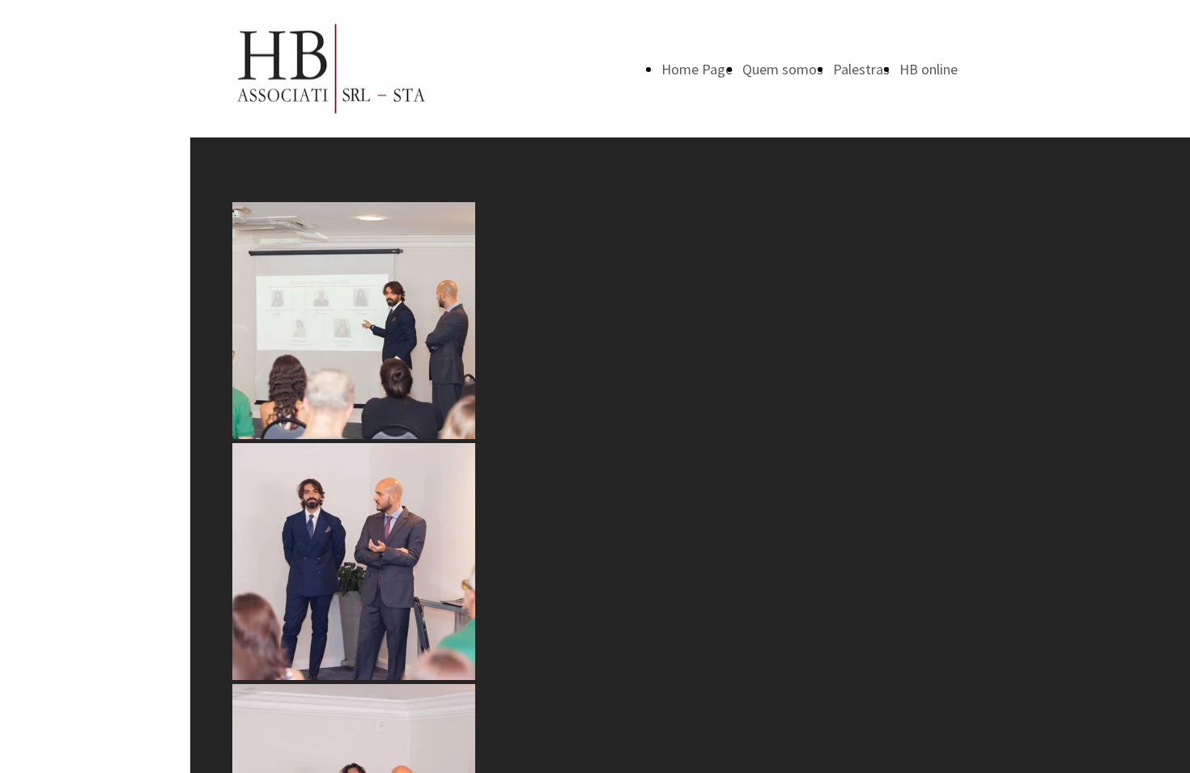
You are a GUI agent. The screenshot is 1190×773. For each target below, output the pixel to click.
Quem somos (782, 69)
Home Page (697, 69)
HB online (928, 69)
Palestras (861, 69)
